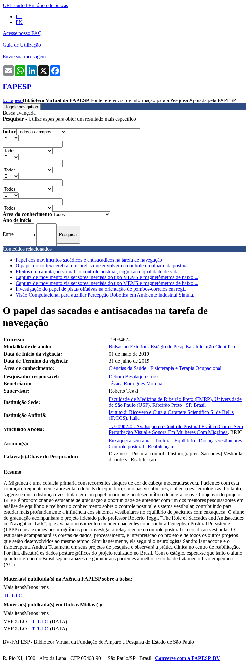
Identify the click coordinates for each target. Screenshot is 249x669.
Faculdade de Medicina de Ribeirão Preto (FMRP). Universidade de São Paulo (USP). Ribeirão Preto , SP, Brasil (175, 402)
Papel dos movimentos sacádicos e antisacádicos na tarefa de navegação (89, 260)
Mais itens (13, 587)
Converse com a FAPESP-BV (187, 658)
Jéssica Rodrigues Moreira (135, 383)
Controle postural (126, 446)
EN (19, 22)
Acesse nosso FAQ (22, 33)
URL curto (14, 5)
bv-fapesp (13, 100)
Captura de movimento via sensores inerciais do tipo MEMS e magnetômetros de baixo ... (107, 277)
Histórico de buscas (48, 5)
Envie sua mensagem (24, 56)
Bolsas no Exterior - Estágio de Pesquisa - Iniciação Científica (172, 346)
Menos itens (36, 587)
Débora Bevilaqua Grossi (134, 376)
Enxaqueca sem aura (130, 440)
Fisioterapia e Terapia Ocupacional (185, 368)
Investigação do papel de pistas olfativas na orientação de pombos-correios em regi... (102, 289)
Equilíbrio (184, 440)
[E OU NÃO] (11, 137)
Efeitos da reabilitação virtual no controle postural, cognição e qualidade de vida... (99, 271)
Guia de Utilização (22, 45)
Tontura (163, 440)
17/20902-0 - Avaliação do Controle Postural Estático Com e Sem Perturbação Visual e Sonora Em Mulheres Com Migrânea (176, 429)
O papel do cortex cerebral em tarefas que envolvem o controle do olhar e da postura (102, 265)
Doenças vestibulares (220, 440)
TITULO (13, 595)
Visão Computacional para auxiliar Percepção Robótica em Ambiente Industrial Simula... (106, 295)
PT (19, 16)
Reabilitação (160, 446)
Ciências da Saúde (127, 368)
